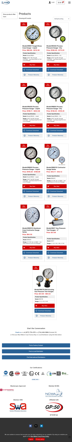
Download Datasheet (32, 69)
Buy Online (24, 24)
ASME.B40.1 (36, 379)
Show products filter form (9, 15)
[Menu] (69, 2)
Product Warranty (33, 74)
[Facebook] (30, 425)
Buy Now (32, 65)
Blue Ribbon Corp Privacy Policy (40, 436)
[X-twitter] (36, 425)
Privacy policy (40, 439)
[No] (70, 437)
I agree (31, 439)
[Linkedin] (41, 425)
